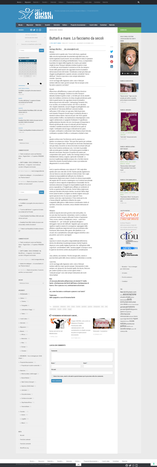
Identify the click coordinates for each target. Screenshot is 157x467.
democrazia (63, 306)
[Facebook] (31, 30)
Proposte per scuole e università (30, 365)
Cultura (61, 2)
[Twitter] (34, 30)
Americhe (24, 338)
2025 (34, 76)
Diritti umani (132, 302)
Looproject (47, 464)
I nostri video (88, 2)
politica (64, 309)
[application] (129, 59)
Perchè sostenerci (127, 277)
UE (135, 329)
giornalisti (84, 306)
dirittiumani (124, 302)
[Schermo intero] (137, 73)
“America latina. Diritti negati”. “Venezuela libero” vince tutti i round (128, 168)
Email (85, 363)
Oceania (24, 351)
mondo (131, 321)
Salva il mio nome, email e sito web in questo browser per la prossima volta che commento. (78, 376)
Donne (23, 415)
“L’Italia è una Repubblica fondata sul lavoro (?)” (31, 130)
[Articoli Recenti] (22, 84)
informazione (125, 314)
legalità (121, 318)
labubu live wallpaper (26, 175)
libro (102, 306)
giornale (122, 307)
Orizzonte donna (26, 394)
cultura (132, 297)
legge (124, 319)
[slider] (128, 73)
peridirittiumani (130, 324)
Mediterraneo (53, 309)
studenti (132, 329)
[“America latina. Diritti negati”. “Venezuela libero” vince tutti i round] (129, 155)
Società (44, 2)
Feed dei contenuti (25, 439)
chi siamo (124, 273)
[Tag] (41, 84)
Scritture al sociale (24, 88)
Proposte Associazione (73, 2)
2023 (21, 76)
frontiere (78, 306)
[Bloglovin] (43, 30)
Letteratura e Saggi (27, 309)
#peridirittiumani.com (128, 292)
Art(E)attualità (23, 294)
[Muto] (135, 73)
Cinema (24, 301)
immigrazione (97, 306)
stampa (128, 329)
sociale (131, 326)
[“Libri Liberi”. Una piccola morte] (129, 121)
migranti (59, 309)
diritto (121, 304)
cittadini (127, 297)
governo (135, 309)
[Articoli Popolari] (28, 84)
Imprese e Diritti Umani (28, 386)
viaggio (69, 309)
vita (126, 331)
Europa (73, 306)
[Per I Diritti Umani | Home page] (36, 13)
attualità (122, 297)
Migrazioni (28, 2)
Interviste (53, 2)
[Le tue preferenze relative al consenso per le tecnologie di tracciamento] (154, 464)
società (123, 328)
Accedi (22, 435)
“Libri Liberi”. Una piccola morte (128, 137)
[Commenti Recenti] (34, 84)
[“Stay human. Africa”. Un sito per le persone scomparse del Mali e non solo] (129, 186)
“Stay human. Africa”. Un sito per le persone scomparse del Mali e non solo (129, 199)
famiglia (136, 304)
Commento (54, 351)
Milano (127, 321)
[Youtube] (40, 30)
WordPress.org (24, 448)
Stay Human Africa (27, 402)
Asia (23, 342)
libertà (128, 319)
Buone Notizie (25, 378)
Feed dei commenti (25, 444)
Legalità (24, 419)
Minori (23, 423)
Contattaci (97, 2)
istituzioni (131, 316)
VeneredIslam (25, 406)
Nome (53, 363)
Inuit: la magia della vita (38, 171)
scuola (128, 326)
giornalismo (130, 307)
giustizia (90, 306)
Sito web (53, 369)
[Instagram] (37, 30)
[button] (129, 59)
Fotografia (24, 305)
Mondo (19, 2)
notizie (123, 323)
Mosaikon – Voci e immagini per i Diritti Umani (128, 268)
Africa (23, 334)
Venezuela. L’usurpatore (100, 331)
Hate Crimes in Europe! (28, 382)
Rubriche (35, 2)
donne (125, 304)
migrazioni (123, 321)
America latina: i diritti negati (29, 374)
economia (130, 304)
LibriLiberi (24, 390)
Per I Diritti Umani (56, 43)
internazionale (124, 316)
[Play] (123, 73)
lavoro (136, 316)
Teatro (23, 313)
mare (106, 306)
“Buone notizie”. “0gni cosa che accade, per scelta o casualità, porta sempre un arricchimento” (128, 98)
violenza (122, 331)
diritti (68, 306)
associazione (56, 306)
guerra (122, 311)
